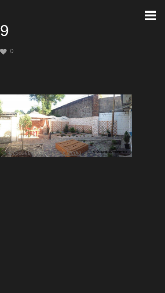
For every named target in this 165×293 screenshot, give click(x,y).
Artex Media (67, 153)
